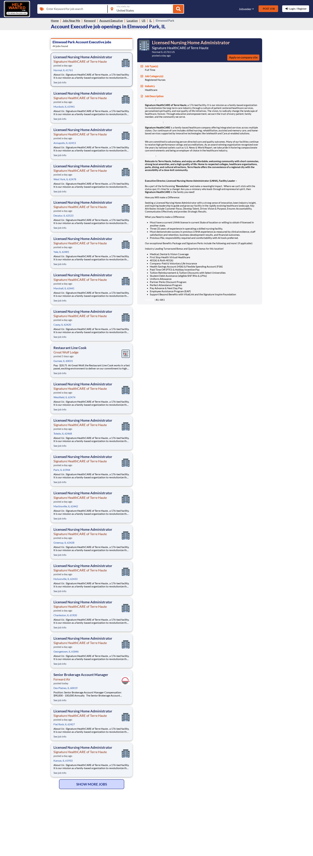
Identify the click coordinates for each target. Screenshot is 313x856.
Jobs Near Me (71, 20)
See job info (59, 82)
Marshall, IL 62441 (63, 288)
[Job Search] (178, 9)
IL (150, 20)
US (143, 20)
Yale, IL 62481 (61, 251)
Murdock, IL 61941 (64, 106)
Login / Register (298, 8)
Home (55, 20)
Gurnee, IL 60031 (63, 360)
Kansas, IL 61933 (63, 760)
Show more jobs (91, 784)
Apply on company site (243, 57)
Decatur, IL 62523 (63, 215)
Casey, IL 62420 (62, 324)
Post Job (269, 8)
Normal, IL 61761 (63, 70)
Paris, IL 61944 (61, 469)
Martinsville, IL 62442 (65, 506)
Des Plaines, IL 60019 (65, 687)
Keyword (90, 20)
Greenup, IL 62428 (63, 542)
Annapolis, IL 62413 (64, 142)
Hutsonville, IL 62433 (65, 578)
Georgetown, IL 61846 (66, 651)
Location (132, 20)
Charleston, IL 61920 (65, 615)
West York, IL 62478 (64, 179)
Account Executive (111, 20)
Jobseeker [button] (245, 9)
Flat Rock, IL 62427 (64, 724)
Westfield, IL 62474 (64, 397)
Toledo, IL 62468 (62, 433)
